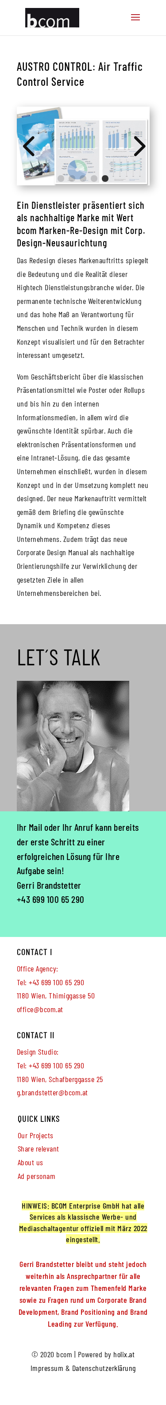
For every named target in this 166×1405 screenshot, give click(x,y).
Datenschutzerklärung (104, 1368)
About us (30, 1162)
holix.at (124, 1354)
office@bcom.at (40, 1009)
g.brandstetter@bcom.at (52, 1092)
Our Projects (36, 1135)
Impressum (47, 1368)
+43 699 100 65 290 (51, 899)
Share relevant (38, 1148)
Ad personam (37, 1176)
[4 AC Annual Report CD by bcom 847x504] (83, 182)
